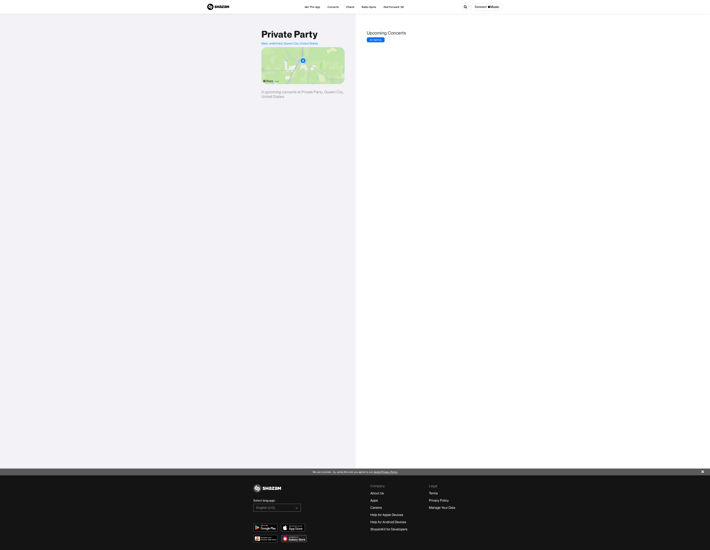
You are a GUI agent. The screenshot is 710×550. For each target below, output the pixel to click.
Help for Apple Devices (386, 515)
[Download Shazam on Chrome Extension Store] (265, 538)
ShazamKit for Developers (389, 529)
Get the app (312, 6)
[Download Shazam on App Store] (293, 527)
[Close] (705, 470)
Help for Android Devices (388, 522)
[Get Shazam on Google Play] (265, 527)
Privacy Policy (439, 500)
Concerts (333, 6)
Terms (433, 493)
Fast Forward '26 (394, 6)
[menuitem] (312, 7)
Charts (350, 6)
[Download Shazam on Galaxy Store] (294, 538)
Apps (374, 500)
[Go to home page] (267, 490)
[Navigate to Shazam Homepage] (218, 7)
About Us (377, 493)
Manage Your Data (442, 507)
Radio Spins (369, 6)
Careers (376, 507)
